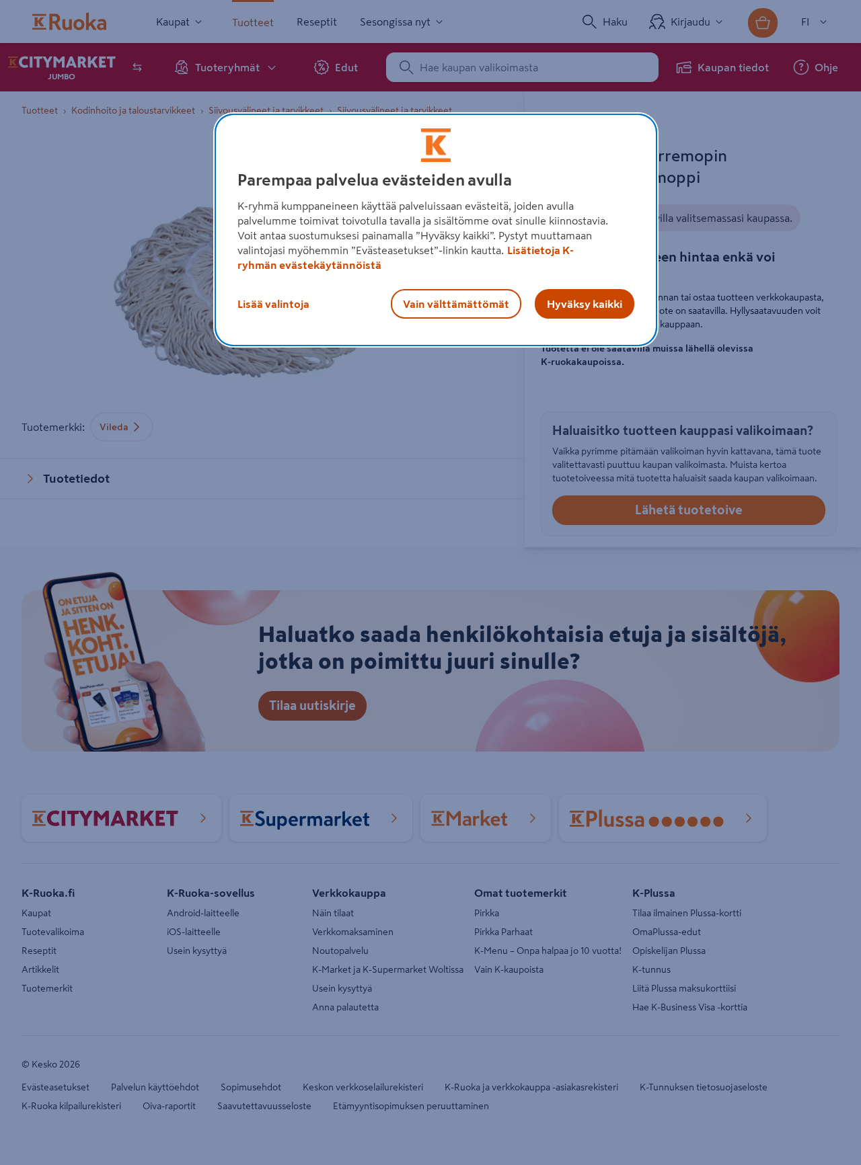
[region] (435, 230)
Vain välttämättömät (456, 303)
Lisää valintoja (273, 303)
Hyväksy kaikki (584, 303)
